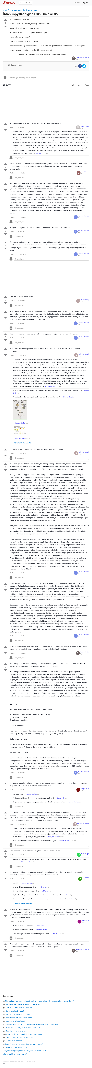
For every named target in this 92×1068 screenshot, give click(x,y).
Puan (87, 85)
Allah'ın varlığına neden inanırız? (15, 1054)
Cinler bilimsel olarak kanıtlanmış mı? (19, 1037)
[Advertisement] (46, 105)
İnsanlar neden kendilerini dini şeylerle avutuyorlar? (24, 1034)
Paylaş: (12, 127)
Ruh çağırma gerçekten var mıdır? (18, 1014)
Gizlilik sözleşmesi (15, 1061)
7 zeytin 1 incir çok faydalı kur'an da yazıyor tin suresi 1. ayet (24, 1051)
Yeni (79, 85)
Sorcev (16, 3)
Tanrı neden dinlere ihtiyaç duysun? (19, 1007)
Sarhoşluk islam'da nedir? (15, 1041)
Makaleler (6, 1061)
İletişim (34, 1061)
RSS (4, 1063)
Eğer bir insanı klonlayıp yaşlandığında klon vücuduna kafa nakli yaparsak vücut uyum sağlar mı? (39, 1001)
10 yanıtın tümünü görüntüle (23, 903)
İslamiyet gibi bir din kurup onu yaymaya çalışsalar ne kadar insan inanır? (32, 1024)
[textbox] (48, 78)
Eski (72, 85)
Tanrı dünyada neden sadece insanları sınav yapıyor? (24, 1044)
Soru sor (77, 2)
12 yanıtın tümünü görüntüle (23, 443)
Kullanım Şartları (26, 1061)
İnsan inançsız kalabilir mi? (15, 1021)
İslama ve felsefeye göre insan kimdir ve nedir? (23, 1027)
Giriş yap (85, 2)
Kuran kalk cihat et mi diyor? (16, 1031)
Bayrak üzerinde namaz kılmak (16, 1047)
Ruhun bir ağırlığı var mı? (15, 1011)
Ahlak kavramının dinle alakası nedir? (19, 1017)
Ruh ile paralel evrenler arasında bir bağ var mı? (23, 1004)
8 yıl (77, 59)
